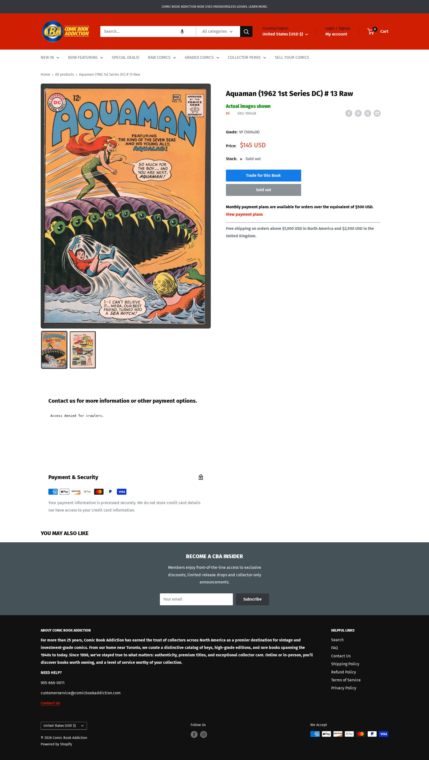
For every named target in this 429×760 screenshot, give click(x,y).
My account (336, 34)
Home (45, 74)
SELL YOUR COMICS (292, 57)
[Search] (246, 31)
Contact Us (341, 656)
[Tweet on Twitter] (367, 113)
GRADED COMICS (199, 57)
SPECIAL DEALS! (125, 57)
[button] (182, 31)
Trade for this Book (263, 175)
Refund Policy (343, 672)
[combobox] (148, 31)
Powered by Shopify (56, 744)
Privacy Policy (343, 688)
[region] (126, 206)
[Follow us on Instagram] (203, 734)
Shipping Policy (345, 664)
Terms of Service (346, 680)
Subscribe (252, 599)
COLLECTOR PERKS (244, 57)
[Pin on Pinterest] (358, 113)
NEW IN (47, 57)
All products (64, 74)
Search (337, 640)
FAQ (334, 647)
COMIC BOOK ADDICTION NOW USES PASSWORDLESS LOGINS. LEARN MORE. (215, 6)
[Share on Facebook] (348, 113)
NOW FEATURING (83, 57)
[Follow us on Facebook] (194, 734)
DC (228, 113)
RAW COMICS (159, 57)
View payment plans (244, 214)
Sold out (263, 189)
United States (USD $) (59, 726)
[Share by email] (377, 113)
